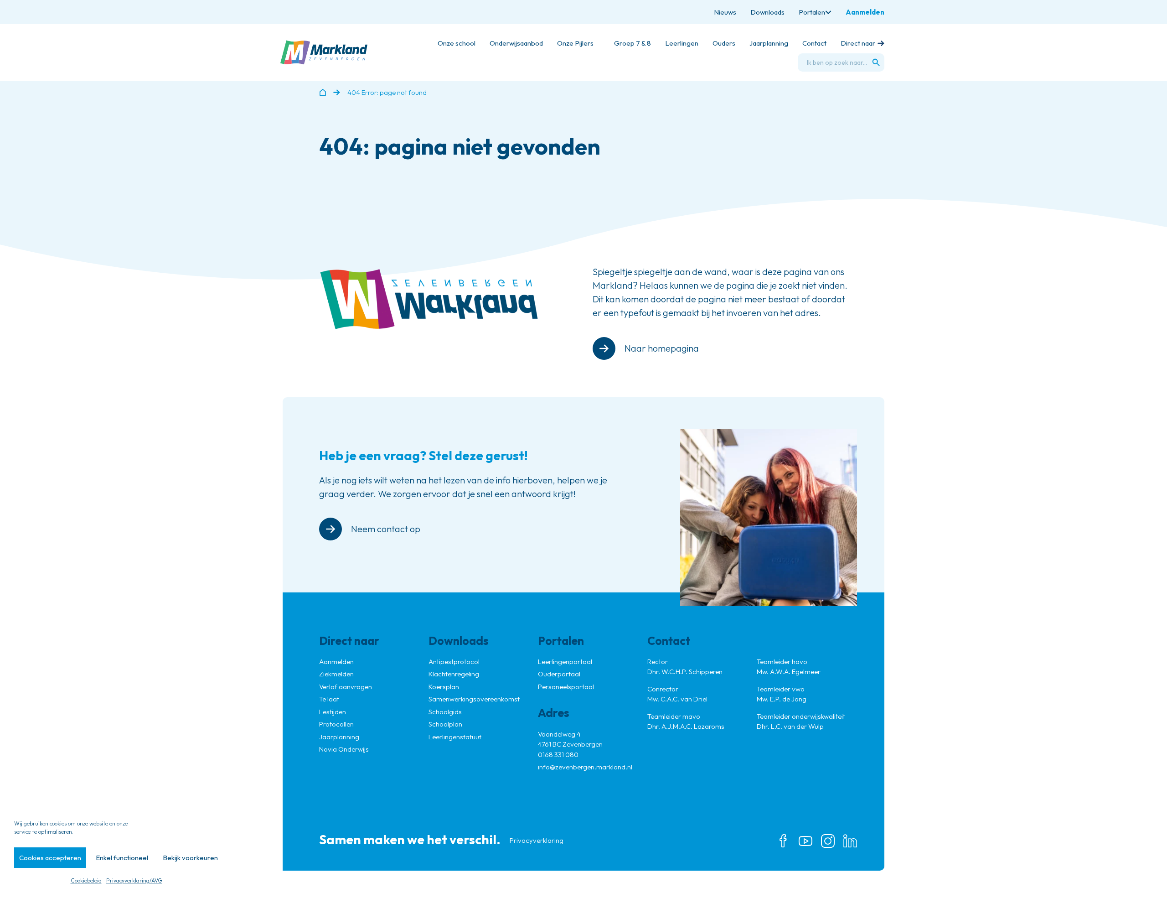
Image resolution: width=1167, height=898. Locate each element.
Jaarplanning (768, 43)
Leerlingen (681, 43)
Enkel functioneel (122, 857)
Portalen (812, 12)
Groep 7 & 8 (632, 43)
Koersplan (444, 686)
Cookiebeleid (86, 880)
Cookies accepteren (50, 857)
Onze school (456, 43)
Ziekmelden (336, 674)
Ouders (724, 43)
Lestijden (332, 711)
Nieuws (725, 12)
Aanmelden (865, 12)
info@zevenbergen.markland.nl (585, 767)
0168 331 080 (558, 754)
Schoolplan (445, 724)
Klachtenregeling (454, 674)
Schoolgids (445, 711)
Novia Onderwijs (344, 749)
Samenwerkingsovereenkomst (474, 699)
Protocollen (336, 724)
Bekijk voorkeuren (190, 857)
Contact (814, 43)
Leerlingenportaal (565, 661)
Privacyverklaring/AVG (134, 880)
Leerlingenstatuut (455, 736)
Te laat (329, 699)
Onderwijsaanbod (516, 43)
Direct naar (858, 43)
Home (322, 92)
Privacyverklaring (536, 840)
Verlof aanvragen (345, 686)
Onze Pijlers (575, 43)
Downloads (767, 12)
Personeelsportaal (566, 686)
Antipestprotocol (454, 661)
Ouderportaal (559, 674)
